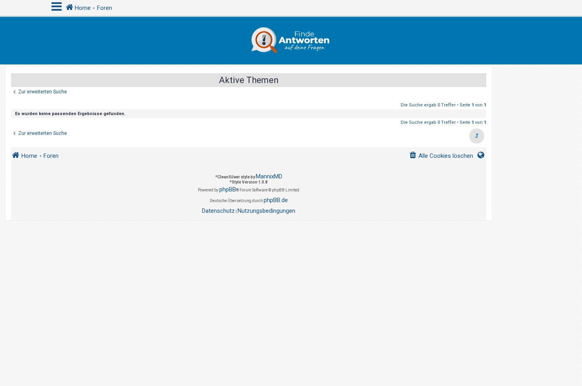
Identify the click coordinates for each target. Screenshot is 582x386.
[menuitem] (441, 156)
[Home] (291, 40)
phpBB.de (276, 200)
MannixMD (269, 176)
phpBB (227, 189)
